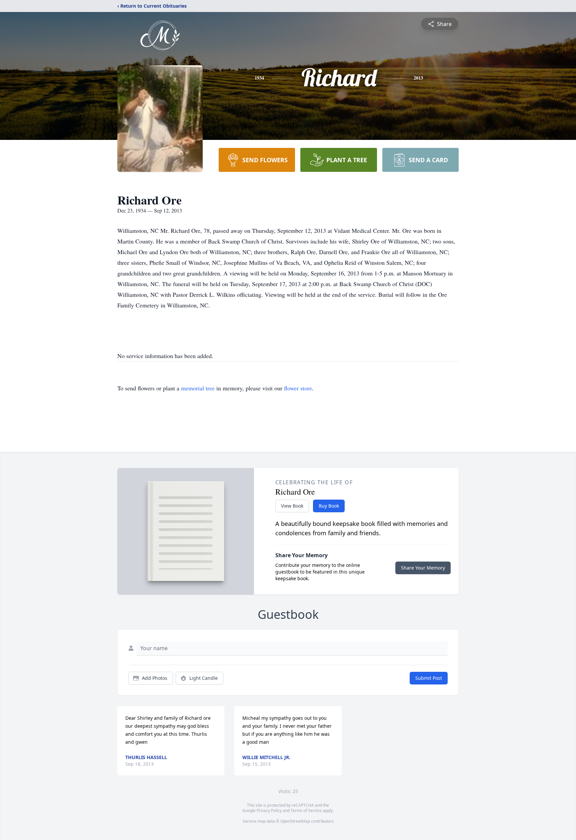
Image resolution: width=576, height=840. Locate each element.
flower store (298, 388)
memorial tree (198, 388)
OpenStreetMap (295, 821)
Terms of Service (306, 810)
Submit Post (428, 678)
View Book (292, 506)
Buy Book (329, 506)
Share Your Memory (423, 568)
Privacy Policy (269, 810)
